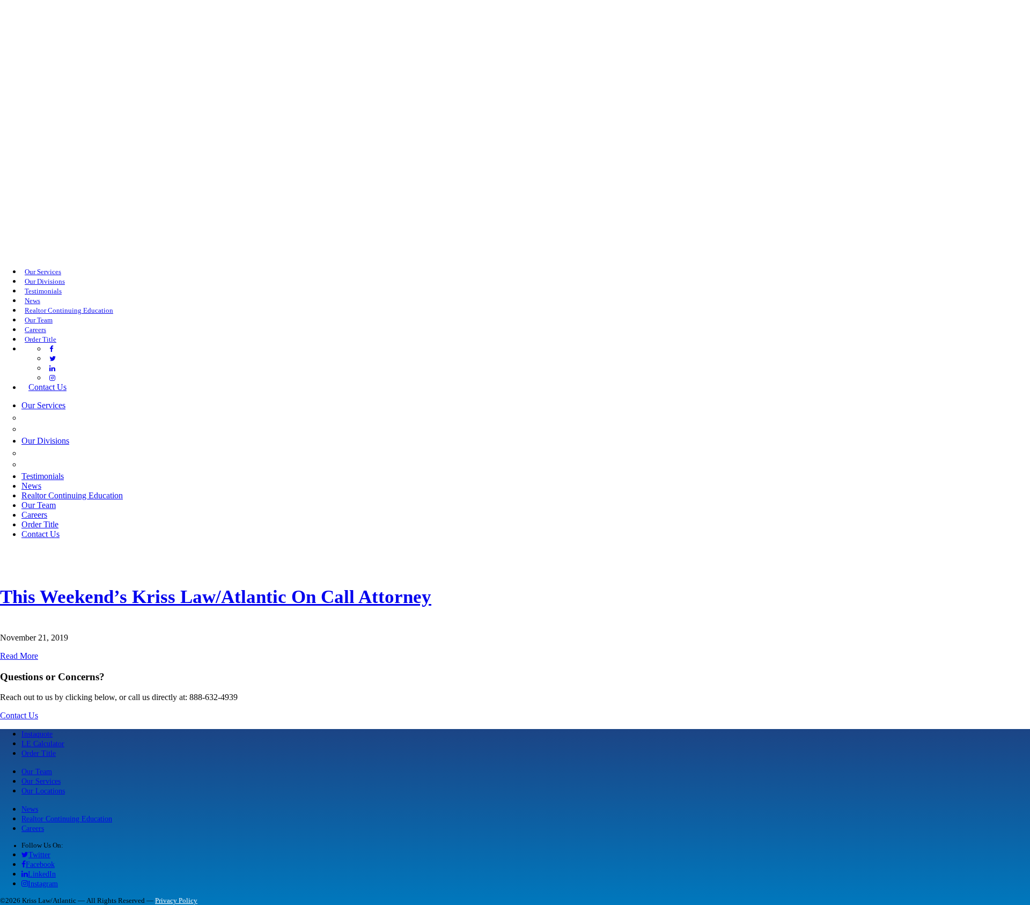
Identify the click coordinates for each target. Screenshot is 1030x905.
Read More (19, 655)
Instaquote (37, 734)
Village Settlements (77, 464)
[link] (51, 349)
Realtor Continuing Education (66, 818)
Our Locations (43, 790)
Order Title (38, 753)
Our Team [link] (39, 320)
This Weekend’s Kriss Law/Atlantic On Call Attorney (215, 596)
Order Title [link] (40, 339)
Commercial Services (77, 417)
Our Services (41, 781)
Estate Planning (64, 428)
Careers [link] (35, 330)
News (29, 809)
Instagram (43, 883)
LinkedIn (42, 874)
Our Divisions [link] (45, 281)
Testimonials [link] (43, 291)
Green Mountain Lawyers (89, 452)
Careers (32, 828)
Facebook (40, 864)
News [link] (32, 301)
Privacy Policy (176, 900)
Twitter (39, 854)
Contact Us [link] (47, 387)
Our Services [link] (43, 272)
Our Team (36, 771)
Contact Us (19, 715)
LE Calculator (42, 743)
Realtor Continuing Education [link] (69, 310)
